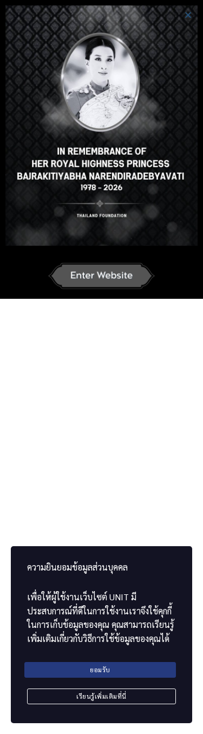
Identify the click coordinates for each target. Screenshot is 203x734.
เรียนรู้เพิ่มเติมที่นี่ (101, 696)
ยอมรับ (100, 669)
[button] (188, 15)
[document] (101, 367)
